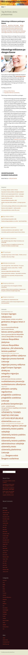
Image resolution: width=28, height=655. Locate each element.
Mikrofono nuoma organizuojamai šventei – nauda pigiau (12, 194)
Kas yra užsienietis (6, 327)
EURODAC (5, 311)
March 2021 (5, 531)
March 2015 (5, 567)
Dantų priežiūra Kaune (9, 91)
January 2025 (5, 514)
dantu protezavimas (18, 28)
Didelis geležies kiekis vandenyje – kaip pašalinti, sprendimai (13, 273)
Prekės (4, 616)
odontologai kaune (16, 31)
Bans (4, 586)
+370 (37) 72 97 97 (13, 178)
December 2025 (6, 512)
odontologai (9, 31)
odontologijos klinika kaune (6, 32)
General (4, 595)
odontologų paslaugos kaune (19, 32)
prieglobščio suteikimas (11, 394)
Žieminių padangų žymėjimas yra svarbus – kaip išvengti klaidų (14, 221)
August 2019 (5, 537)
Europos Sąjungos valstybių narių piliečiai (11, 319)
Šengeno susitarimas (10, 458)
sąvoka (13, 406)
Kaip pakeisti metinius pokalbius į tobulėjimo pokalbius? (12, 191)
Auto (4, 582)
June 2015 (5, 561)
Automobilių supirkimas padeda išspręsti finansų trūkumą (13, 232)
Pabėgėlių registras (4, 386)
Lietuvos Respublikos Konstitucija (12, 336)
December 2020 (6, 533)
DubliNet (2, 311)
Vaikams (4, 624)
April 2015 (5, 565)
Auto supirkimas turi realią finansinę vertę (9, 299)
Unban (4, 622)
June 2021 (5, 525)
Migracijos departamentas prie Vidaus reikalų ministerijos (10, 353)
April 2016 (5, 552)
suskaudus (9, 144)
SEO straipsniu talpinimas (9, 227)
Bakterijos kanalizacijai (9, 263)
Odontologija (16, 25)
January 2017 (5, 550)
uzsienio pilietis (5, 410)
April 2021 (5, 529)
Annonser (5, 580)
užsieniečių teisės (8, 446)
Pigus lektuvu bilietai (8, 216)
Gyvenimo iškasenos (7, 597)
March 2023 (5, 521)
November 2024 (6, 518)
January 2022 (5, 523)
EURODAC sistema (10, 311)
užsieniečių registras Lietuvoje (13, 425)
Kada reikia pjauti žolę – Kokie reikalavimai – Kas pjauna (12, 265)
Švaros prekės (6, 620)
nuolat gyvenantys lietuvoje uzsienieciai (11, 379)
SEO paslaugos (7, 252)
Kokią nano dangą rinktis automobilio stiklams (10, 271)
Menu (2, 7)
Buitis (4, 588)
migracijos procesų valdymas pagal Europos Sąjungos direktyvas (13, 367)
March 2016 (5, 554)
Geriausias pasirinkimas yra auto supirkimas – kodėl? (12, 230)
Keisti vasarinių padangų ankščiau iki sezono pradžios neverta (13, 206)
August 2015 (5, 559)
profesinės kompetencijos (12, 403)
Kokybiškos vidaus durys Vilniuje (7, 256)
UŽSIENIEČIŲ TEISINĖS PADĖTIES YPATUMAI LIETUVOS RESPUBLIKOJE (12, 415)
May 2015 (4, 563)
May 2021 (4, 527)
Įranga (4, 601)
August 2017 (5, 544)
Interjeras (5, 599)
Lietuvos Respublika (17, 334)
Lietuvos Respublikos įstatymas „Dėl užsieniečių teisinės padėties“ (12, 348)
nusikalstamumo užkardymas (13, 384)
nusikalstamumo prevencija (12, 381)
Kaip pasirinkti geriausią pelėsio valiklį (9, 200)
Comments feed (6, 642)
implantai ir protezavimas (20, 139)
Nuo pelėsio (5, 607)
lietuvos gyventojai (6, 334)
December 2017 (6, 540)
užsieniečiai (6, 421)
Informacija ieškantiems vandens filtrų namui (10, 210)
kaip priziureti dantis (12, 29)
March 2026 (5, 510)
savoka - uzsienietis (6, 406)
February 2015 (5, 569)
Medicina (11, 25)
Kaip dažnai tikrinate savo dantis (11, 92)
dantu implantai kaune (10, 26)
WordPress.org (6, 644)
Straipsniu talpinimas (8, 297)
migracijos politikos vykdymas (13, 355)
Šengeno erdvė (12, 455)
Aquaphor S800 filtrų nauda (6, 198)
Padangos (5, 612)
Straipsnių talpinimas (8, 283)
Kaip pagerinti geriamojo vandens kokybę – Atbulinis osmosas (14, 254)
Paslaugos (5, 614)
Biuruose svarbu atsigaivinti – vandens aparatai (10, 208)
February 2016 (5, 556)
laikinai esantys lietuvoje (7, 329)
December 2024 (6, 516)
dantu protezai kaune (9, 28)
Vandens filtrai (5, 626)
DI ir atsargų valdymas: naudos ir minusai (9, 189)
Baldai (4, 584)
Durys (4, 591)
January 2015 (5, 571)
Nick (3, 605)
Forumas (4, 593)
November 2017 (6, 542)
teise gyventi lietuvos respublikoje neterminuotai (13, 408)
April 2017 (5, 546)
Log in (4, 637)
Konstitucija (14, 327)
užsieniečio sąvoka (16, 421)
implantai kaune (4, 29)
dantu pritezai (17, 26)
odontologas (23, 31)
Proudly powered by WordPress (7, 652)
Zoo (3, 629)
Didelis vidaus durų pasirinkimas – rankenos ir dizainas (12, 196)
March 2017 (5, 548)
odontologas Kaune (20, 76)
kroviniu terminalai (5, 465)
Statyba (4, 618)
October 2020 (5, 535)
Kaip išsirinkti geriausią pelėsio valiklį (8, 219)
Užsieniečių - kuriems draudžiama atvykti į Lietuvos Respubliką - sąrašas (12, 423)
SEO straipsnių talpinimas (9, 238)
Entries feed (5, 639)
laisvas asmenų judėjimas (12, 331)
